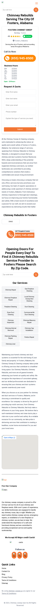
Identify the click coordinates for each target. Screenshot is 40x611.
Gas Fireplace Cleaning (29, 290)
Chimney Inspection (10, 321)
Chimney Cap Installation (29, 329)
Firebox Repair (29, 337)
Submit (20, 129)
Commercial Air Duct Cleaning (29, 313)
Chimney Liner (10, 344)
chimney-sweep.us (16, 591)
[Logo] (15, 3)
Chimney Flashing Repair (11, 337)
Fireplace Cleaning (10, 307)
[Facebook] (25, 555)
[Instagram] (14, 555)
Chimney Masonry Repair (29, 321)
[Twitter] (19, 555)
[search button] (36, 9)
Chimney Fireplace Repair (10, 299)
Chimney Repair (10, 290)
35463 (11, 221)
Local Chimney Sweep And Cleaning (29, 299)
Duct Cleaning (29, 307)
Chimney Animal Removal (10, 329)
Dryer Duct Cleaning (10, 313)
